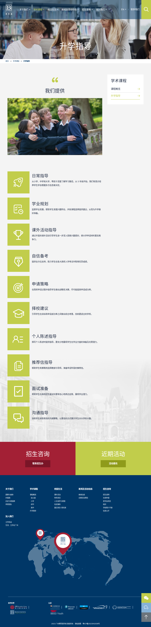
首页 (7, 61)
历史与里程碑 (10, 501)
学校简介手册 (107, 508)
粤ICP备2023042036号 (91, 624)
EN (122, 9)
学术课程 (37, 9)
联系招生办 (37, 463)
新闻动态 (82, 495)
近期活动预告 (83, 498)
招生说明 (106, 495)
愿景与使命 (9, 495)
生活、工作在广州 (12, 525)
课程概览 (115, 88)
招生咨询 (86, 9)
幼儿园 (33, 498)
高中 (32, 508)
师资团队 (9, 504)
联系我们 (135, 9)
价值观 (8, 498)
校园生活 (52, 9)
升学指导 (26, 61)
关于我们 (23, 9)
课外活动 (57, 495)
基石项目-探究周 (60, 508)
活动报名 (113, 463)
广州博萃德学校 (9, 9)
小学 (32, 501)
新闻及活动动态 (69, 9)
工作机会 (9, 522)
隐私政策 (78, 624)
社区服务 (57, 504)
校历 (104, 504)
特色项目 (57, 498)
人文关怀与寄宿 (59, 501)
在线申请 (106, 498)
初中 (32, 504)
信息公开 (106, 511)
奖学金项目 (107, 501)
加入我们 (100, 9)
